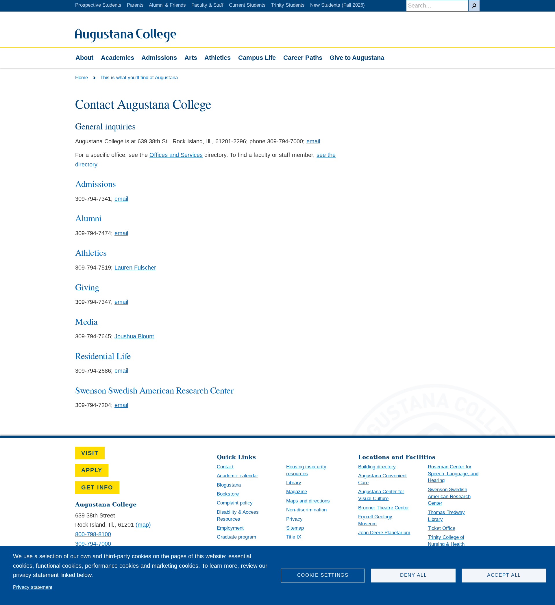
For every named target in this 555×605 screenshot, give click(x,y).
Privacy (294, 519)
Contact (225, 466)
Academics (117, 57)
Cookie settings (323, 575)
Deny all (413, 575)
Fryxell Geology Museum (375, 520)
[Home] (125, 40)
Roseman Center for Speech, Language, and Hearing (453, 473)
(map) (143, 525)
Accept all (504, 575)
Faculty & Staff (207, 5)
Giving (87, 287)
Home (81, 77)
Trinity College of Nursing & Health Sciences (446, 544)
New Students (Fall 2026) (337, 5)
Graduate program (236, 537)
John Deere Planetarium (384, 532)
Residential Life (103, 356)
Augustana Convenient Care (382, 479)
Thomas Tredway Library (446, 516)
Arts (190, 57)
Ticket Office (441, 528)
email (313, 141)
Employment (230, 528)
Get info (97, 487)
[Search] (474, 6)
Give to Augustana (357, 57)
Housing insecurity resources (306, 470)
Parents (135, 5)
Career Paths (302, 57)
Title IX (293, 537)
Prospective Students (98, 5)
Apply (91, 470)
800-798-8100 (93, 534)
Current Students (247, 5)
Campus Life (257, 57)
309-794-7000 (93, 544)
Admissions (159, 57)
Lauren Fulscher (135, 267)
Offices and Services (176, 155)
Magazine (296, 491)
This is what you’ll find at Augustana (139, 77)
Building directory (377, 466)
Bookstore (228, 494)
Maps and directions (308, 501)
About (84, 57)
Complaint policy (235, 503)
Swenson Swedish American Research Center (154, 390)
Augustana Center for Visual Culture (381, 495)
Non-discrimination (306, 510)
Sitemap (295, 528)
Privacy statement (32, 587)
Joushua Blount (134, 336)
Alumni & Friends (167, 5)
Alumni (88, 218)
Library (293, 482)
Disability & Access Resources (238, 515)
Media (86, 321)
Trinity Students (288, 5)
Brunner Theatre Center (383, 508)
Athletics (217, 57)
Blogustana (229, 485)
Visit (90, 453)
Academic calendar (237, 475)
